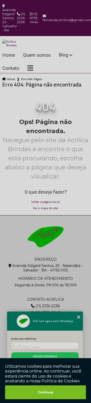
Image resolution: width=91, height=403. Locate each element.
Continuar (45, 392)
